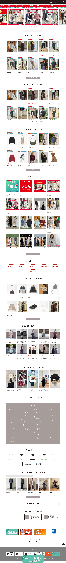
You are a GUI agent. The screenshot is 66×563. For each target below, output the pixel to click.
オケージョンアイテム (12, 409)
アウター (10, 415)
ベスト (11, 422)
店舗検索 (18, 558)
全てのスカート (38, 434)
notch (35, 4)
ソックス (52, 427)
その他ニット (25, 416)
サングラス (52, 425)
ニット (24, 409)
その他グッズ (53, 434)
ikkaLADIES (24, 4)
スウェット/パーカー (26, 428)
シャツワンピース (12, 438)
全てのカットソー (26, 421)
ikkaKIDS (29, 4)
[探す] (63, 2)
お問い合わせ (44, 558)
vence (38, 4)
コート (11, 418)
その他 (51, 437)
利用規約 (22, 558)
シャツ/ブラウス (38, 412)
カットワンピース (12, 435)
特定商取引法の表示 (50, 558)
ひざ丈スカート (38, 438)
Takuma (31, 492)
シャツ (36, 409)
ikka (32, 4)
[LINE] (33, 542)
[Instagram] (29, 542)
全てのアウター (12, 416)
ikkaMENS (19, 4)
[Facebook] (36, 542)
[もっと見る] (33, 497)
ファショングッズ (53, 418)
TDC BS (46, 4)
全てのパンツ (38, 418)
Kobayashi (9, 492)
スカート (36, 432)
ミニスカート (38, 435)
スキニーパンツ (38, 421)
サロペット (11, 434)
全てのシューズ (53, 415)
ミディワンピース (12, 431)
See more (33, 360)
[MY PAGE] (51, 2)
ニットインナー (25, 412)
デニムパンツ (38, 424)
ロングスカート (38, 437)
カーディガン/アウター (26, 415)
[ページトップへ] (63, 544)
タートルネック (25, 429)
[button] (1, 17)
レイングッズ (53, 431)
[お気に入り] (56, 2)
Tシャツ (24, 422)
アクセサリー (53, 422)
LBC (13, 4)
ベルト (52, 428)
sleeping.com (51, 4)
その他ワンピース (12, 441)
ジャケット (11, 419)
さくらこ (42, 492)
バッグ (51, 409)
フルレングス (38, 428)
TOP (15, 4)
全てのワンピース (12, 428)
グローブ (52, 424)
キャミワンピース (12, 437)
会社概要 (14, 558)
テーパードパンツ (38, 422)
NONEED (42, 4)
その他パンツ (38, 429)
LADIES (33, 405)
